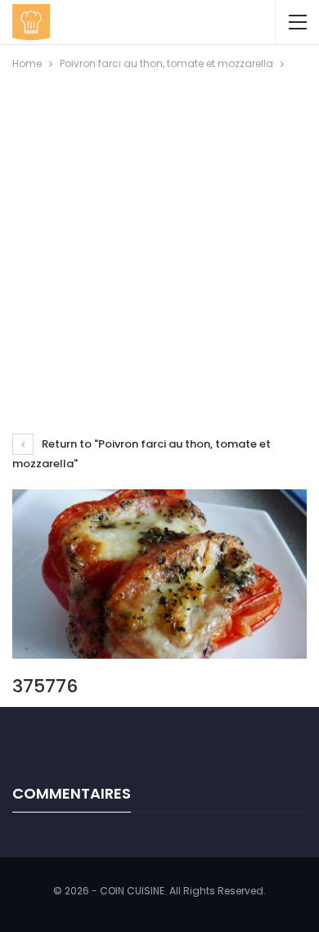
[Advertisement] (159, 240)
